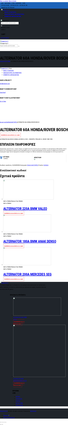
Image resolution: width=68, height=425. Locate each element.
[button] (13, 201)
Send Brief (3, 92)
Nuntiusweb (33, 411)
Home (1, 61)
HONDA (45, 165)
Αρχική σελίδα (4, 122)
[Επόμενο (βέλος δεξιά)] (2, 424)
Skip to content (4, 1)
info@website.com (5, 83)
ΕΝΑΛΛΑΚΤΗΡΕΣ (12, 122)
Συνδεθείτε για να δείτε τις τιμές (10, 135)
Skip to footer (12, 1)
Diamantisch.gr (4, 411)
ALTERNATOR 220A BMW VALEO (25, 209)
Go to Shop (3, 101)
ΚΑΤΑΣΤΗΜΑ (6, 61)
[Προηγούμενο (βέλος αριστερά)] (0, 424)
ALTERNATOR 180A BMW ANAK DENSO (29, 241)
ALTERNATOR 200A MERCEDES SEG (27, 274)
